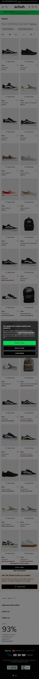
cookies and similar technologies (25, 332)
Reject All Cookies (19, 348)
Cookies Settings (19, 353)
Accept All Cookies (19, 343)
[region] (19, 339)
